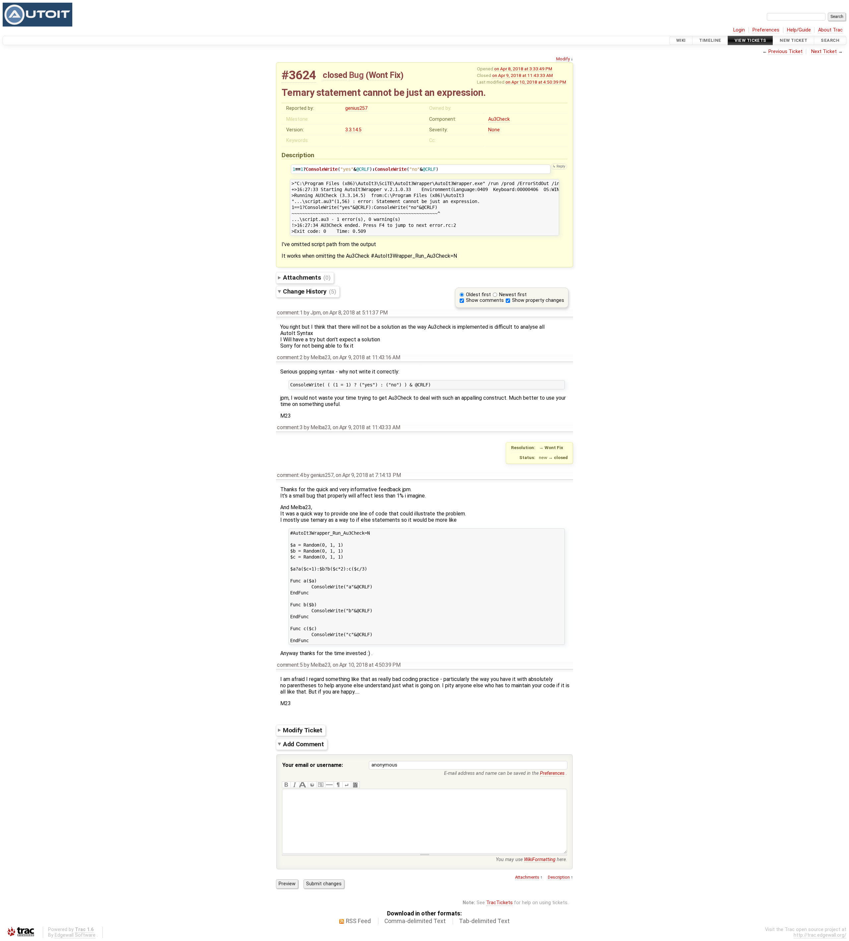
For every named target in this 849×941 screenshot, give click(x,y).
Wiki (681, 40)
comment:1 (289, 312)
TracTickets (499, 903)
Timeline (710, 40)
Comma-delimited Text (415, 921)
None (494, 130)
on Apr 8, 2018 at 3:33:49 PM (523, 68)
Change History (309, 291)
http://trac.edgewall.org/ (820, 935)
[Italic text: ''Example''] (295, 785)
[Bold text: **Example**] (286, 785)
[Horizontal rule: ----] (329, 785)
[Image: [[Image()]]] (355, 785)
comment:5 (289, 665)
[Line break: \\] (346, 785)
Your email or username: (312, 765)
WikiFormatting (539, 859)
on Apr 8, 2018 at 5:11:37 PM (355, 312)
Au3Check (499, 119)
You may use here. (531, 859)
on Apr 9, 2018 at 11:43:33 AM (522, 75)
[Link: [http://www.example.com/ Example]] (312, 785)
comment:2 (289, 357)
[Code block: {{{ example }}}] (320, 785)
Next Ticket (824, 51)
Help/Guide (799, 30)
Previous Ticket (785, 51)
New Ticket (793, 40)
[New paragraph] (338, 785)
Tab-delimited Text (484, 921)
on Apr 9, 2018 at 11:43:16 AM (366, 357)
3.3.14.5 (353, 130)
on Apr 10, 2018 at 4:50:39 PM (535, 82)
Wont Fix (385, 75)
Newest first (513, 295)
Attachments (306, 277)
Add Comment (303, 744)
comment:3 (289, 427)
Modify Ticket (302, 730)
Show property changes (538, 300)
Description (559, 877)
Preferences (765, 30)
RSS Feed (358, 921)
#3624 (299, 75)
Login (739, 30)
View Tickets (750, 40)
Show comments (485, 300)
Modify (563, 58)
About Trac (830, 30)
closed (335, 75)
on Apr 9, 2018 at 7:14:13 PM (368, 475)
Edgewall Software (75, 935)
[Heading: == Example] (303, 785)
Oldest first (478, 295)
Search (830, 40)
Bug (356, 75)
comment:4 (289, 475)
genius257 (356, 108)
